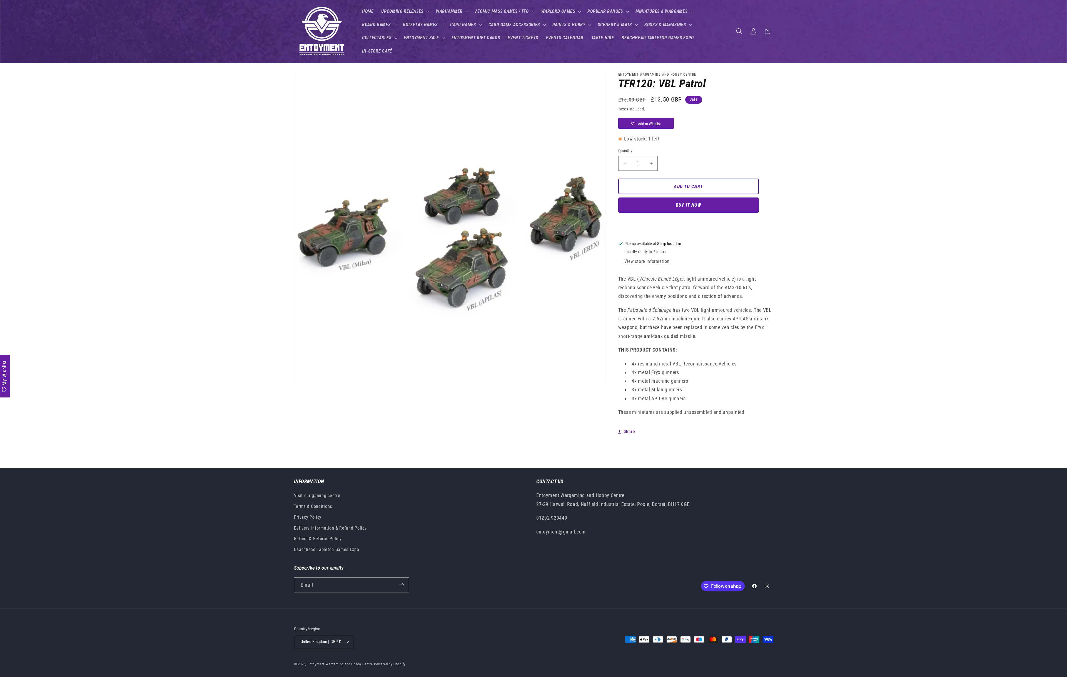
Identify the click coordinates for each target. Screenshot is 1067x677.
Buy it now (688, 205)
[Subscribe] (402, 584)
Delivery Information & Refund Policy (330, 527)
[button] (404, 11)
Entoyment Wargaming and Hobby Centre (340, 664)
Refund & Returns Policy (318, 538)
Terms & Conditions (313, 506)
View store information (646, 261)
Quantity (625, 150)
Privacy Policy (308, 517)
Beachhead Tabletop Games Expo (326, 549)
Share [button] (629, 431)
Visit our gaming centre (317, 495)
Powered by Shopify (390, 664)
